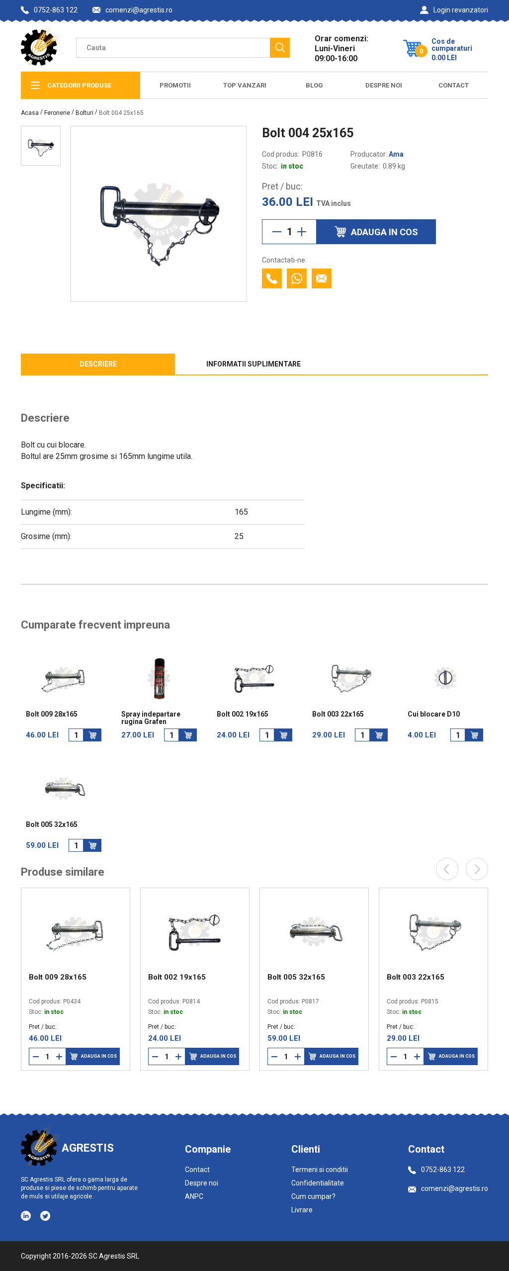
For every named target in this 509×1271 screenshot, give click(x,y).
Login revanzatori (460, 10)
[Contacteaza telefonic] (272, 278)
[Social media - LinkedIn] (26, 1215)
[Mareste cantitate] (302, 232)
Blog (314, 85)
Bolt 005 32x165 (52, 824)
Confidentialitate (317, 1183)
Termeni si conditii (319, 1170)
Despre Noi (383, 85)
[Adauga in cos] (92, 734)
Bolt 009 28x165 (52, 714)
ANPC (194, 1196)
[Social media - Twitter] (45, 1216)
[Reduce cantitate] (277, 232)
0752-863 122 (56, 10)
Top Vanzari (244, 85)
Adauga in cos (105, 1056)
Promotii (175, 85)
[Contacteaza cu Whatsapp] (297, 278)
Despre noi (201, 1183)
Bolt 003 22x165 (338, 714)
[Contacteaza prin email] (322, 278)
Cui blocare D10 (434, 714)
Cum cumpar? (313, 1196)
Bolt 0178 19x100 (424, 977)
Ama (396, 154)
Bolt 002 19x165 (242, 714)
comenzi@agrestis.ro (138, 10)
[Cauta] (280, 48)
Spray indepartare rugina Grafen (150, 718)
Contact (453, 85)
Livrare (302, 1210)
